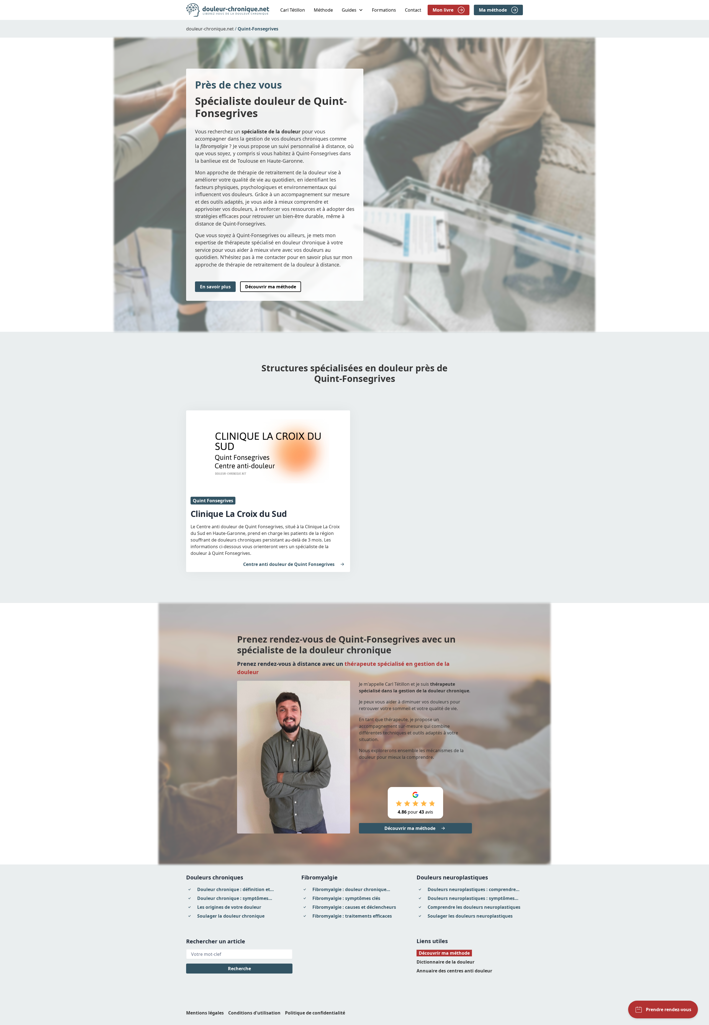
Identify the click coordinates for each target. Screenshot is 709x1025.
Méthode (323, 10)
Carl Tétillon (292, 10)
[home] (227, 10)
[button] (352, 10)
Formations (384, 10)
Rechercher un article (215, 941)
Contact (413, 10)
